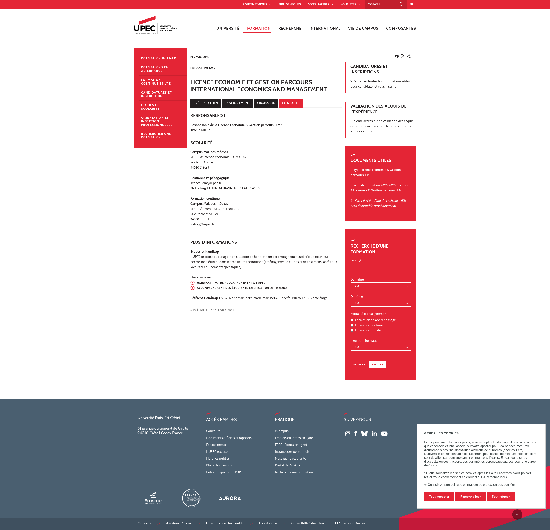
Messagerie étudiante (290, 459)
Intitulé (356, 261)
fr (411, 4)
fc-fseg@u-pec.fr (202, 224)
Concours (213, 431)
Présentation (205, 103)
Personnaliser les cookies (225, 524)
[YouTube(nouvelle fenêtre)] (384, 433)
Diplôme (357, 297)
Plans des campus (219, 465)
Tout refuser (501, 496)
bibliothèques (289, 4)
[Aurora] (230, 498)
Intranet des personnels (292, 452)
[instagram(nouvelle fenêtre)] (347, 433)
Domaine (357, 279)
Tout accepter (439, 496)
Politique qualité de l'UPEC (225, 472)
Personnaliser (470, 496)
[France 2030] (191, 498)
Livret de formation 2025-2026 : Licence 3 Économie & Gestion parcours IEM (380, 188)
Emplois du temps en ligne (294, 438)
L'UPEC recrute (217, 452)
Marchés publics (218, 459)
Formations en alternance (154, 69)
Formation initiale (368, 330)
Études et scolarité (150, 107)
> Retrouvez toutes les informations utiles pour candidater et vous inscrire (380, 84)
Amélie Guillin (200, 130)
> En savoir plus (361, 131)
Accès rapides (318, 4)
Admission (266, 103)
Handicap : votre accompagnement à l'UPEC (231, 282)
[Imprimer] (397, 57)
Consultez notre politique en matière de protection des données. (472, 484)
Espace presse (216, 445)
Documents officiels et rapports (229, 438)
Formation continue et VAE (156, 81)
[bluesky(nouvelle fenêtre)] (364, 433)
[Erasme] (153, 498)
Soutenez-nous (255, 4)
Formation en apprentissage (375, 320)
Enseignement (237, 103)
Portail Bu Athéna (287, 465)
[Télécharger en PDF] (402, 57)
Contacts (291, 103)
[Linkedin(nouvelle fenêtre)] (374, 433)
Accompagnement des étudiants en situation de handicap (243, 287)
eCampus (282, 431)
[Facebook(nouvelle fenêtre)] (355, 433)
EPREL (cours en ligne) (291, 445)
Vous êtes (349, 4)
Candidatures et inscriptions (156, 94)
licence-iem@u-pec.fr (205, 183)
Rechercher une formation (156, 135)
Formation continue (369, 325)
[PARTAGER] (409, 57)
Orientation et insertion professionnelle (156, 121)
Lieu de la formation (365, 341)
